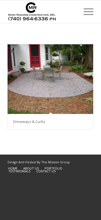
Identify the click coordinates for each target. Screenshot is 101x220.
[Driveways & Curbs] (50, 79)
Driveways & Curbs (29, 121)
